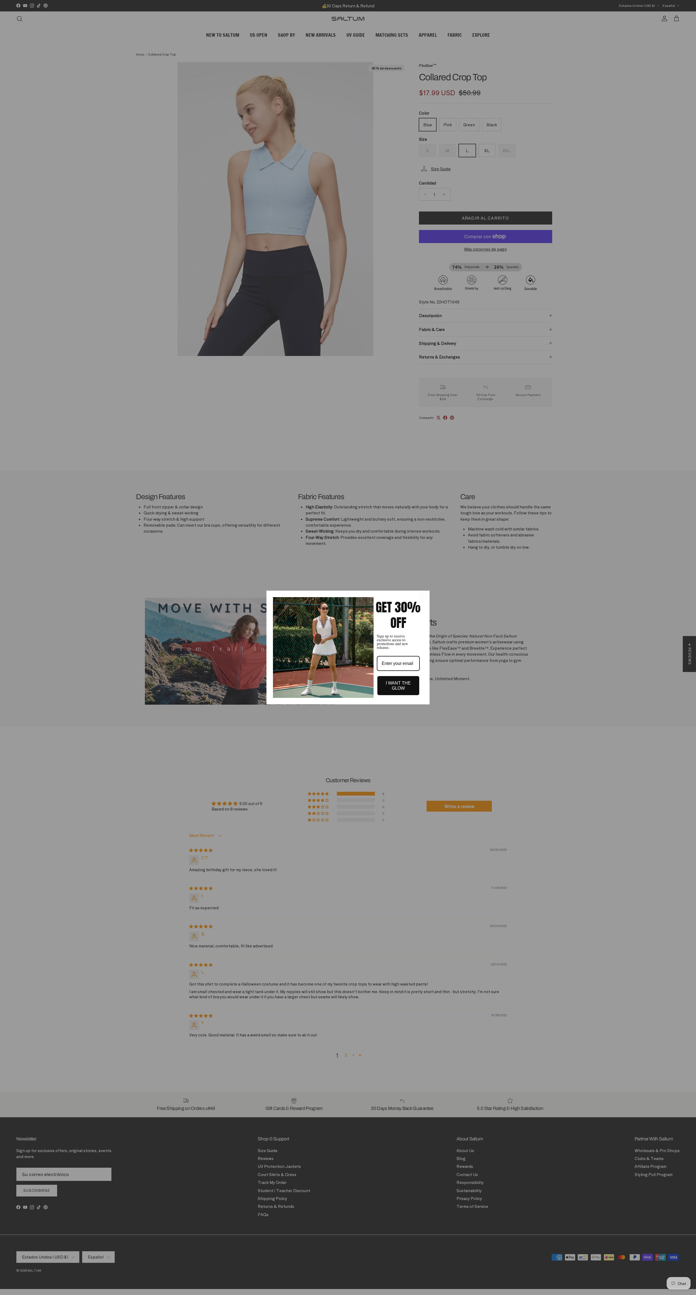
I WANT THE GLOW (398, 686)
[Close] (423, 597)
